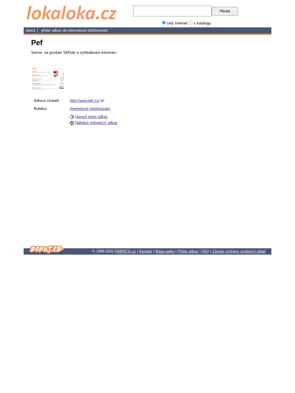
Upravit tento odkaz (91, 117)
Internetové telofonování (88, 30)
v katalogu (202, 23)
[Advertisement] (236, 152)
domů (30, 30)
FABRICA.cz (125, 251)
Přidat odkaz (187, 251)
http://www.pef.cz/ (85, 100)
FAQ (205, 251)
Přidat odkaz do (54, 30)
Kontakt (145, 251)
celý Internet (177, 23)
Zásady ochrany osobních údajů (239, 251)
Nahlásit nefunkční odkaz (96, 123)
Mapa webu (164, 251)
